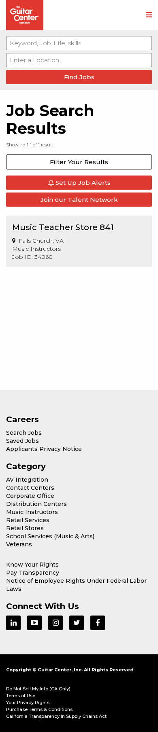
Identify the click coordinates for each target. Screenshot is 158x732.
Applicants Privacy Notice (44, 449)
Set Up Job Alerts (82, 182)
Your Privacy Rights (27, 702)
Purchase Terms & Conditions (39, 709)
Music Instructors (32, 512)
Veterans (19, 544)
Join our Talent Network (79, 199)
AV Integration (27, 479)
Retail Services (27, 520)
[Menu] (149, 15)
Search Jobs (24, 432)
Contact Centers (30, 487)
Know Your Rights (32, 564)
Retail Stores (25, 528)
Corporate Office (30, 495)
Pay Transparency (32, 572)
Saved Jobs (22, 440)
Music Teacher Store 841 (63, 227)
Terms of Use (20, 695)
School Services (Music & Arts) (50, 536)
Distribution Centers (36, 504)
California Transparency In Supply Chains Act (56, 716)
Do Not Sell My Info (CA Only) (38, 689)
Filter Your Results (79, 162)
